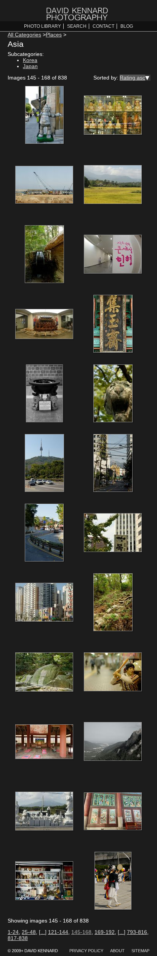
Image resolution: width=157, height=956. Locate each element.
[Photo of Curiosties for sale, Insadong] (44, 881)
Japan (30, 66)
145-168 (81, 932)
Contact (103, 26)
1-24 (13, 932)
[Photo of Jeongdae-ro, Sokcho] (44, 603)
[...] (42, 932)
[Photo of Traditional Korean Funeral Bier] (44, 324)
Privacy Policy (86, 950)
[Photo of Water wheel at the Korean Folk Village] (44, 255)
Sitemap (140, 950)
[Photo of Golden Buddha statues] (112, 115)
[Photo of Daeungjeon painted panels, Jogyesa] (112, 812)
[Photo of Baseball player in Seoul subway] (112, 672)
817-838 (18, 938)
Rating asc (132, 78)
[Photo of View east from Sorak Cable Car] (112, 742)
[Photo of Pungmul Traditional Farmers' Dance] (112, 881)
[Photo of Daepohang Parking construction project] (44, 185)
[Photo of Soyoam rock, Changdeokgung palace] (44, 672)
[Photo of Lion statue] (112, 394)
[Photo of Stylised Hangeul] (112, 255)
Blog (126, 26)
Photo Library (42, 26)
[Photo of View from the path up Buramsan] (112, 603)
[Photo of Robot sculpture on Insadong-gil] (44, 115)
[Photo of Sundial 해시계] (44, 394)
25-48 (29, 932)
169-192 (105, 932)
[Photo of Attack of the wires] (112, 463)
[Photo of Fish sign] (112, 533)
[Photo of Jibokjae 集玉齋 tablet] (112, 324)
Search (77, 26)
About (117, 950)
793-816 (137, 932)
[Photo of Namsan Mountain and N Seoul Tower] (44, 463)
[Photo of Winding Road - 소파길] (44, 533)
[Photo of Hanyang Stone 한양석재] (44, 812)
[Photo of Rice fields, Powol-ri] (112, 185)
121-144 (58, 932)
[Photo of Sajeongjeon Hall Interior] (44, 742)
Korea (30, 60)
